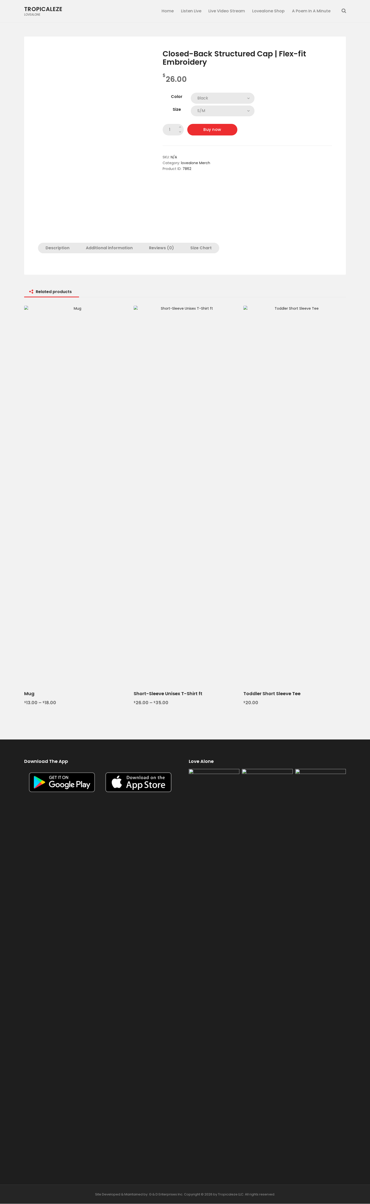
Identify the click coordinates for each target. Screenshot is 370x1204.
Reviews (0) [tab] (161, 248)
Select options (75, 495)
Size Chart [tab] (201, 248)
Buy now (212, 129)
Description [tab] (57, 248)
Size (177, 109)
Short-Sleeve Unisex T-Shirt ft (168, 693)
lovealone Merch (195, 162)
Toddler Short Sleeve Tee (272, 693)
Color (176, 96)
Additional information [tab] (109, 248)
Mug (29, 693)
